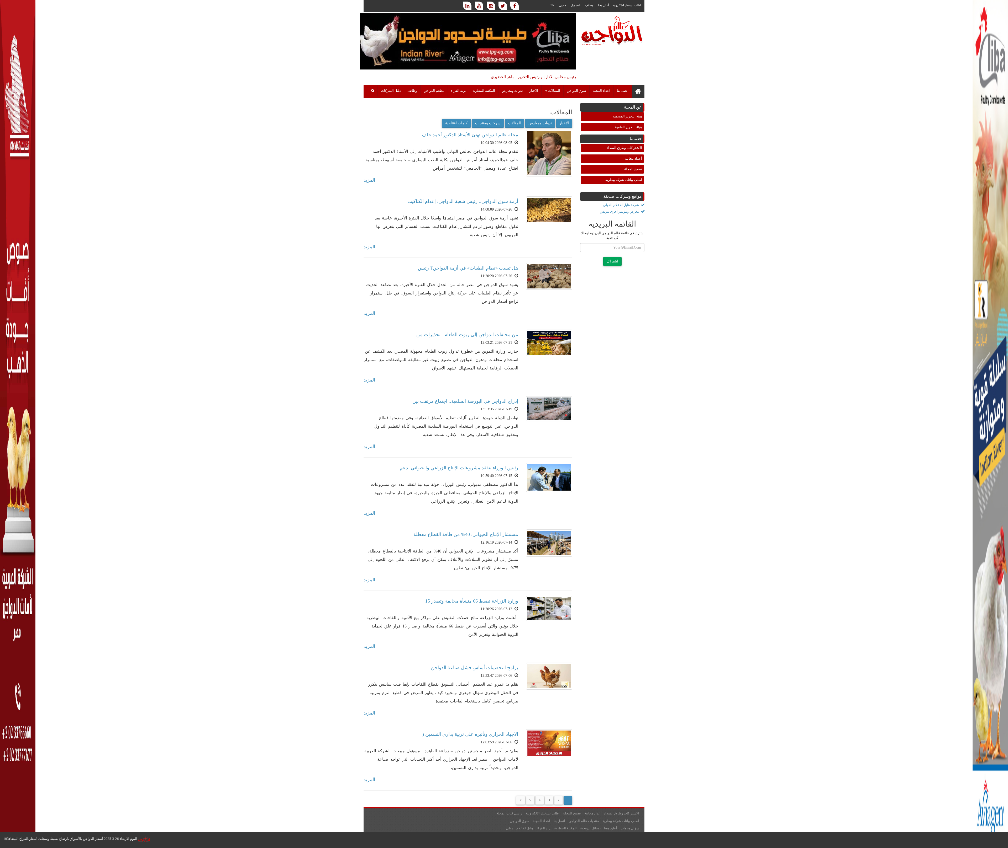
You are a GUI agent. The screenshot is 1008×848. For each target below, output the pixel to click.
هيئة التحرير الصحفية (627, 116)
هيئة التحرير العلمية (628, 127)
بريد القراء (458, 91)
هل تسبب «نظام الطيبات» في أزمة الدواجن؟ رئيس (468, 268)
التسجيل (575, 5)
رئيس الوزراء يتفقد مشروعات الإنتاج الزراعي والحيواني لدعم (459, 467)
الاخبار (533, 91)
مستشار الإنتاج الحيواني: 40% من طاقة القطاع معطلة (465, 534)
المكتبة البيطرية (483, 91)
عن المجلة (633, 107)
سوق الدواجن (576, 91)
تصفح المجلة (633, 169)
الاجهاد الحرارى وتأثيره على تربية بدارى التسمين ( (470, 734)
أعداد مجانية (633, 158)
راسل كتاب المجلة (509, 813)
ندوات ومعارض (512, 91)
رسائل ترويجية (590, 828)
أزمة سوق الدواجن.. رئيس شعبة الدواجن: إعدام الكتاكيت (462, 201)
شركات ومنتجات (488, 123)
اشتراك (612, 261)
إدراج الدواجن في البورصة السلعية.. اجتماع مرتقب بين (465, 401)
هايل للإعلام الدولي (519, 828)
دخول (562, 5)
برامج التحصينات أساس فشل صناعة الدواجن (474, 667)
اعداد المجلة (601, 91)
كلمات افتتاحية (456, 123)
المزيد (369, 180)
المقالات (514, 123)
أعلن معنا (603, 5)
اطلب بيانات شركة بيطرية (623, 180)
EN (552, 5)
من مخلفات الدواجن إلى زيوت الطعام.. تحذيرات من (467, 334)
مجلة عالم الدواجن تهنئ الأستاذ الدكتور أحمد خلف (470, 134)
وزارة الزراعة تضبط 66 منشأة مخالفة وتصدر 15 (471, 601)
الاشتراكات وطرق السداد (624, 148)
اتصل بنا (622, 91)
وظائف (589, 5)
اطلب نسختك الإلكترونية (626, 5)
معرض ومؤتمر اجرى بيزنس (620, 211)
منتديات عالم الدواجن (584, 821)
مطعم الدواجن (434, 91)
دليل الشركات (391, 91)
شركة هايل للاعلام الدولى (621, 205)
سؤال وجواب (630, 828)
